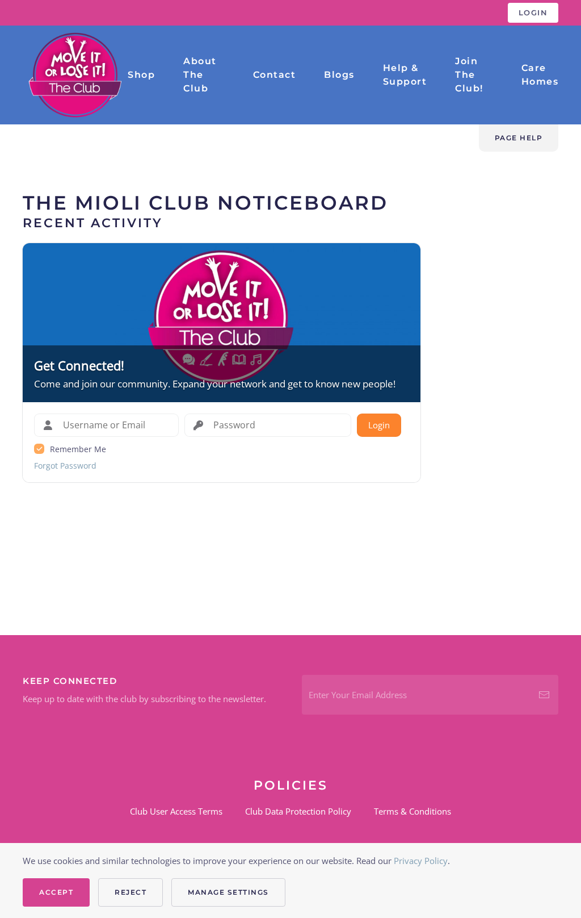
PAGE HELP (519, 137)
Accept (56, 892)
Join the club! (469, 75)
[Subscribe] (544, 695)
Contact (274, 74)
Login (533, 12)
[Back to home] (75, 75)
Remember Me (78, 449)
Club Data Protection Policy (298, 811)
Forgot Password (65, 465)
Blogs (339, 74)
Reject (130, 892)
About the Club (200, 75)
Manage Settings (228, 892)
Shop (141, 74)
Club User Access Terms (176, 811)
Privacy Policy (421, 860)
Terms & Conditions (412, 811)
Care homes (540, 74)
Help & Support (405, 74)
